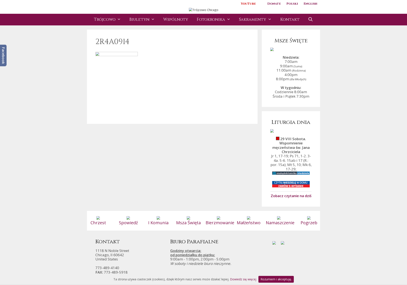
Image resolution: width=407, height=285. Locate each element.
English (310, 3)
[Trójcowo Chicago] (203, 9)
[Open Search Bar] (310, 19)
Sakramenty (252, 19)
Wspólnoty (175, 19)
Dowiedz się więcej (243, 279)
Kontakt (290, 19)
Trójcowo (105, 19)
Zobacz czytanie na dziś (291, 195)
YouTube (248, 3)
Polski (292, 3)
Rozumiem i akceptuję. (276, 279)
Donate (274, 3)
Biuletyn (139, 19)
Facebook (3, 55)
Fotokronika (211, 19)
